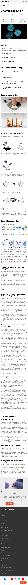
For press (3, 560)
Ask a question (5, 520)
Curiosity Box (4, 535)
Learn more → (18, 503)
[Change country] (23, 1)
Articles (3, 543)
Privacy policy (4, 558)
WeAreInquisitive (5, 538)
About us (3, 550)
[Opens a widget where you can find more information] (23, 582)
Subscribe (10, 503)
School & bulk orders (6, 530)
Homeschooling (5, 533)
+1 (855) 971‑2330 (8, 570)
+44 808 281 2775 (8, 567)
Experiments (4, 5)
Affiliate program (5, 540)
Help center (4, 518)
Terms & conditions (6, 555)
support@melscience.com (7, 573)
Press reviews (4, 553)
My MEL (3, 523)
